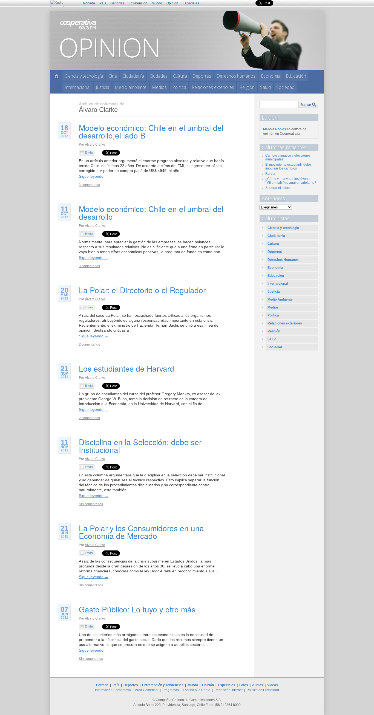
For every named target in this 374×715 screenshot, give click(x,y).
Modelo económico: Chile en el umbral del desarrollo (151, 212)
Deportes (117, 3)
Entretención (137, 3)
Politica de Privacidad (263, 690)
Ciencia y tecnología (84, 76)
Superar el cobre (277, 188)
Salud (265, 87)
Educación (296, 76)
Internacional (77, 87)
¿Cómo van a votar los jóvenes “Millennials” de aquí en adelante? (290, 181)
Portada (89, 3)
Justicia (102, 87)
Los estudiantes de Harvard (126, 368)
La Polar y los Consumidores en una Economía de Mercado (141, 531)
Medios (159, 87)
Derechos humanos (236, 76)
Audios (257, 685)
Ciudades (158, 76)
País (102, 3)
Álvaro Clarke (95, 144)
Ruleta (270, 174)
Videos (272, 685)
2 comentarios (89, 344)
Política (179, 87)
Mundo (157, 3)
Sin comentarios (91, 503)
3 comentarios (89, 184)
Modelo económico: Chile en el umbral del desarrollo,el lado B (151, 131)
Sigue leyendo (93, 176)
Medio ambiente (130, 87)
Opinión (172, 3)
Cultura (180, 76)
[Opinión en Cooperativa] (187, 40)
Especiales (191, 3)
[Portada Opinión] (56, 76)
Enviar (89, 152)
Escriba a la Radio (196, 690)
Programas (170, 690)
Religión (247, 87)
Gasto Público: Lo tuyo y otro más (137, 609)
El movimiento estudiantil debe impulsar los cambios (288, 166)
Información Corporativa (113, 690)
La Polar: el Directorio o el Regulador (142, 289)
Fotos (243, 685)
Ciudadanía (133, 76)
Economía (270, 76)
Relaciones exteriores (213, 87)
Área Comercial (146, 690)
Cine (112, 76)
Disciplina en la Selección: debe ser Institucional (140, 445)
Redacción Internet (228, 690)
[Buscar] (308, 104)
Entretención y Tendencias (162, 685)
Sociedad (285, 87)
